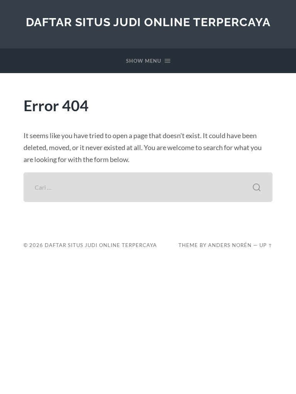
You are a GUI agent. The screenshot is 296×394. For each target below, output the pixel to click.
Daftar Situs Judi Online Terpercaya (148, 22)
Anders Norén (230, 245)
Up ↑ (265, 245)
